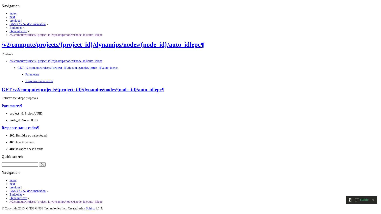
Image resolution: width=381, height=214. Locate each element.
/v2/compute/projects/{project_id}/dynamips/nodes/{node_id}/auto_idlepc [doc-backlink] (101, 44)
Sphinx (90, 208)
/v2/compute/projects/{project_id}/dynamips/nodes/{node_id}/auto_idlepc (56, 34)
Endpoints (16, 27)
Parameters (32, 74)
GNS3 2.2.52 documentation (28, 24)
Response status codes (39, 81)
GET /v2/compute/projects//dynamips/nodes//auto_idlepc (67, 67)
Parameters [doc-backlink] (11, 106)
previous (15, 20)
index (13, 13)
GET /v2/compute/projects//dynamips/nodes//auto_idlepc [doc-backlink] (82, 89)
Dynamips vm (18, 31)
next (12, 17)
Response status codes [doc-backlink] (19, 128)
